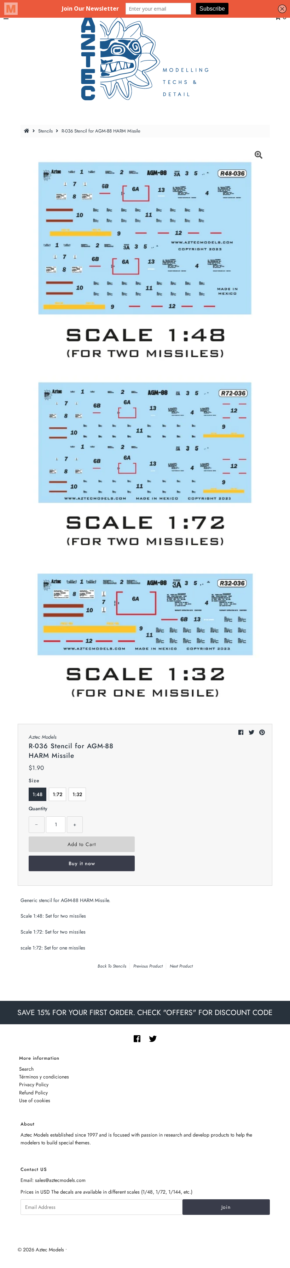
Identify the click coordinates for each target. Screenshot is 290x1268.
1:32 (77, 794)
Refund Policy (33, 1092)
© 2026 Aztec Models (41, 1249)
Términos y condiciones (44, 1076)
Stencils (45, 131)
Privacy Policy (33, 1084)
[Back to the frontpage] (27, 131)
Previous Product (148, 966)
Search (26, 1068)
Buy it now (82, 863)
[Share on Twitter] (251, 732)
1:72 (57, 794)
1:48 (37, 794)
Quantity (38, 808)
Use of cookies (34, 1100)
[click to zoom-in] (258, 156)
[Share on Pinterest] (262, 732)
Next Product (181, 966)
